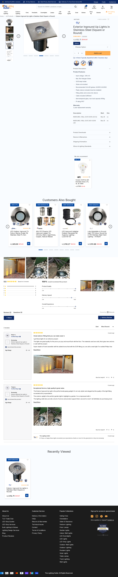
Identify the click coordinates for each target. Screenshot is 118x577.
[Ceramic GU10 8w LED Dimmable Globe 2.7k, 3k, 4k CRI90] (83, 167)
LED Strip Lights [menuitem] (65, 542)
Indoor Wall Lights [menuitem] (66, 533)
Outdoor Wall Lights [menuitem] (66, 545)
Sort (97, 326)
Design (96, 2)
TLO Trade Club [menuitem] (7, 519)
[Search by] (75, 6)
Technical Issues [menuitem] (38, 524)
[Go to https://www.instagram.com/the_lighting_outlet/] (97, 516)
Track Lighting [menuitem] (65, 559)
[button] (20, 286)
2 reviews (84, 36)
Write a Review (108, 318)
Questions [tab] (17, 313)
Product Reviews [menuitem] (8, 536)
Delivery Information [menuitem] (39, 516)
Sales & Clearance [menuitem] (66, 522)
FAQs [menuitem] (34, 519)
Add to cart (98, 53)
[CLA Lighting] (78, 23)
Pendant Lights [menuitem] (65, 550)
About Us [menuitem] (5, 516)
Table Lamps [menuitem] (64, 556)
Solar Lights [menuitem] (64, 553)
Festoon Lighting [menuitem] (65, 524)
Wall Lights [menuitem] (63, 562)
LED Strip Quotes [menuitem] (8, 522)
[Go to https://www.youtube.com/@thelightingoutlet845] (106, 516)
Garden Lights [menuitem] (64, 530)
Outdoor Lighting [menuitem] (65, 547)
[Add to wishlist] (89, 160)
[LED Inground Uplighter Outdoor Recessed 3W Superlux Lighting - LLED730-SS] (72, 216)
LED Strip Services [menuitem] (8, 524)
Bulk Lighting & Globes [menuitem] (10, 527)
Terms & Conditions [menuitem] (39, 530)
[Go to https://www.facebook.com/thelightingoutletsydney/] (92, 516)
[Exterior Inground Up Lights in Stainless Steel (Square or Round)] (17, 472)
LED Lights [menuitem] (63, 539)
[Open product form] (28, 243)
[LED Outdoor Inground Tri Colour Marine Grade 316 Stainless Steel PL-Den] (20, 216)
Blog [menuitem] (3, 533)
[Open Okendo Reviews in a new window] (107, 312)
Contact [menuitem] (34, 527)
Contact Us (112, 2)
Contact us (110, 520)
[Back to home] (8, 6)
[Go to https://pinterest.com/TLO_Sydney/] (101, 516)
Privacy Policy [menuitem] (37, 533)
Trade (103, 2)
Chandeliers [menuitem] (64, 519)
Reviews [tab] (7, 313)
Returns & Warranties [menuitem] (39, 522)
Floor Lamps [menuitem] (64, 527)
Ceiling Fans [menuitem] (64, 516)
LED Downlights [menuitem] (65, 536)
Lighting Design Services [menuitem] (10, 530)
